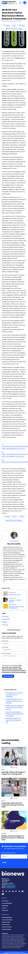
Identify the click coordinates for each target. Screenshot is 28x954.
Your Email (5, 647)
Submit (4, 862)
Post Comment (8, 676)
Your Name (5, 641)
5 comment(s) (13, 630)
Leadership (5, 905)
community (5, 616)
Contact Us (5, 910)
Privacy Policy (6, 924)
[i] (17, 272)
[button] (20, 2)
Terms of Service (7, 927)
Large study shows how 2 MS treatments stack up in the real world (14, 701)
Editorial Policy (6, 922)
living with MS (5, 619)
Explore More (5, 914)
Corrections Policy (7, 920)
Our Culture (5, 901)
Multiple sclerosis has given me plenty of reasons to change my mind (15, 707)
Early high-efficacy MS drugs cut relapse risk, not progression (14, 694)
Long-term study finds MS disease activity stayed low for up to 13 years (14, 714)
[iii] (11, 359)
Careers (4, 908)
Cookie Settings (6, 929)
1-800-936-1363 (10, 887)
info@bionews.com (10, 886)
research (4, 622)
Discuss (7, 25)
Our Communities (7, 903)
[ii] (18, 355)
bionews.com (11, 884)
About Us (4, 898)
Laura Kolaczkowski (10, 21)
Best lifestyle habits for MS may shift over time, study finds (13, 720)
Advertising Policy (7, 917)
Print (22, 25)
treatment (5, 625)
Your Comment (6, 653)
